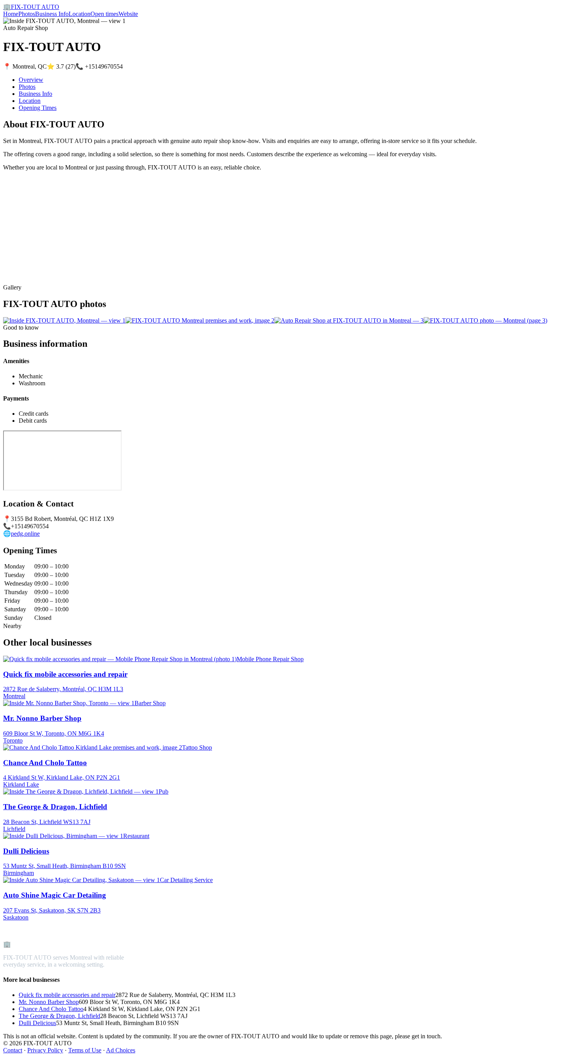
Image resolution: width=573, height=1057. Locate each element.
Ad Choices (120, 1050)
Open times (104, 14)
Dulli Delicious (37, 1023)
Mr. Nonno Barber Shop (49, 1002)
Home (10, 14)
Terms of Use (84, 1050)
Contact (12, 1050)
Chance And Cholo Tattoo (51, 1009)
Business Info (52, 14)
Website (128, 14)
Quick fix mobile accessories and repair (67, 995)
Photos (26, 14)
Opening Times (38, 107)
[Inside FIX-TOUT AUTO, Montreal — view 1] (64, 320)
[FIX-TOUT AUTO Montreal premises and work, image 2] (200, 320)
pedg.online (25, 533)
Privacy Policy (45, 1050)
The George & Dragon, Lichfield (59, 1016)
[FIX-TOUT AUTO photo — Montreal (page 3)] (485, 320)
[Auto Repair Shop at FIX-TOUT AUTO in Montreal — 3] (349, 320)
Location (79, 14)
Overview (31, 79)
